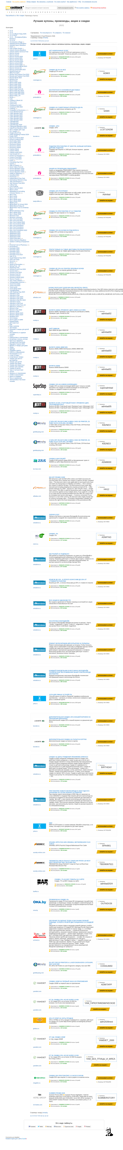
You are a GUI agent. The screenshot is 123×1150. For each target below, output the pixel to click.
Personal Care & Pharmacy (18, 245)
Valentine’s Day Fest (16, 303)
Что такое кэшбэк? (60, 1)
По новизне (66, 33)
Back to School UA (16, 68)
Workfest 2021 (14, 316)
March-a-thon (14, 189)
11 (44, 41)
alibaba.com (37, 297)
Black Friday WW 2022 (17, 92)
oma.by (35, 910)
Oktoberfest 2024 (15, 235)
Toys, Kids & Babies (16, 280)
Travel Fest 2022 (15, 284)
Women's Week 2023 (16, 313)
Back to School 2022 (16, 60)
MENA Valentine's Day (17, 211)
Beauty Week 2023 (16, 77)
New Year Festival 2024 (17, 222)
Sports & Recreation (16, 264)
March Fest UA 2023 (16, 188)
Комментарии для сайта (16, 1138)
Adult (11, 47)
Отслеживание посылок (89, 1)
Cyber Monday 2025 (16, 118)
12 (46, 41)
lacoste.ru (36, 136)
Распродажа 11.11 (16, 353)
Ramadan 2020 (14, 248)
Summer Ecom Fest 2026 (18, 269)
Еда (11, 324)
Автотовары (14, 318)
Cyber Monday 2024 (16, 116)
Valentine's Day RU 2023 (18, 300)
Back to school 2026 (16, 64)
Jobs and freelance (16, 181)
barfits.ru (36, 891)
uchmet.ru (36, 940)
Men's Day (13, 194)
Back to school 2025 (16, 63)
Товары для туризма (16, 366)
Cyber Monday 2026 (16, 120)
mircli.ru (35, 544)
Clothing (12, 108)
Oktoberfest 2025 (15, 237)
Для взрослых (14, 323)
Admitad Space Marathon (18, 45)
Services (12, 261)
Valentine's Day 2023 (16, 297)
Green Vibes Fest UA (16, 167)
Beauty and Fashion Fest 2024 (19, 74)
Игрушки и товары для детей (19, 329)
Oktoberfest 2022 (15, 232)
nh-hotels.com (37, 1105)
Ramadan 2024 (14, 253)
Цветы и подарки (15, 376)
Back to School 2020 (16, 56)
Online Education (15, 238)
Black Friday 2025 (15, 87)
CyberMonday (14, 121)
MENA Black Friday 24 (17, 206)
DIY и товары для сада (17, 129)
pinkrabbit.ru (37, 97)
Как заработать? (72, 1)
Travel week (13, 287)
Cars (11, 99)
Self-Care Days (14, 259)
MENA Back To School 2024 (19, 204)
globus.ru (36, 1028)
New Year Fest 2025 (16, 220)
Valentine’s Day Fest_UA (18, 305)
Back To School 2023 (16, 61)
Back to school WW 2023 (18, 69)
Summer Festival (15, 276)
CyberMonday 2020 (16, 125)
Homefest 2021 (14, 175)
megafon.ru (36, 1083)
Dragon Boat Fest (15, 133)
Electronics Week (15, 144)
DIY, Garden (13, 131)
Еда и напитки (14, 326)
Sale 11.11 (13, 256)
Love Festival (14, 186)
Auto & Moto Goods (16, 48)
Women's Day (14, 308)
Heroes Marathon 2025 (17, 170)
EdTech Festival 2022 (16, 139)
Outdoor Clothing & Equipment (19, 241)
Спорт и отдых (14, 355)
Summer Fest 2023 (16, 272)
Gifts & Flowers (14, 165)
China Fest (13, 102)
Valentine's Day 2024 (16, 298)
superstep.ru (37, 394)
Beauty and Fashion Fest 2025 (19, 76)
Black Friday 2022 (15, 84)
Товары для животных (17, 365)
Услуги (12, 371)
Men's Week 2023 (15, 199)
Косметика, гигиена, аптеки (19, 339)
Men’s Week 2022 (15, 214)
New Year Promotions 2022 (18, 230)
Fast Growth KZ (15, 154)
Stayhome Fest (14, 267)
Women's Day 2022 (16, 310)
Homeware (13, 177)
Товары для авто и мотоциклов (16, 359)
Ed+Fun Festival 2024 (17, 138)
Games (12, 164)
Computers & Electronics (17, 110)
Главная (8, 1)
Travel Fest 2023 (15, 285)
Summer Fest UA (15, 274)
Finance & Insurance (16, 155)
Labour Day (13, 185)
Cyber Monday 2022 (16, 113)
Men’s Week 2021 (15, 212)
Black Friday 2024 (15, 86)
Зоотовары (13, 327)
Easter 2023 (13, 136)
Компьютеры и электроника (19, 337)
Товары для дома (15, 363)
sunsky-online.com (39, 852)
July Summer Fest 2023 (17, 183)
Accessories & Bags (16, 42)
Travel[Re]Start (14, 290)
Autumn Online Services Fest (19, 51)
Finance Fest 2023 (16, 159)
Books (12, 97)
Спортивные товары (16, 357)
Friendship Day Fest (16, 162)
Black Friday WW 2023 (17, 94)
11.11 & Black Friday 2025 (18, 34)
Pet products (14, 246)
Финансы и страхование (18, 373)
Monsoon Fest (14, 215)
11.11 (11, 30)
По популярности (46, 33)
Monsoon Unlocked (16, 217)
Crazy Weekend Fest (16, 112)
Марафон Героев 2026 (17, 344)
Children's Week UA (16, 100)
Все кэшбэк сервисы (82, 7)
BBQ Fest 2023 (14, 73)
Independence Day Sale (17, 178)
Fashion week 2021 (16, 152)
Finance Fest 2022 (16, 157)
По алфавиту (57, 33)
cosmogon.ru (37, 80)
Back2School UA (15, 71)
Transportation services (17, 282)
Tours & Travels (14, 279)
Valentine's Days (15, 302)
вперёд (45, 37)
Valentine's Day (15, 293)
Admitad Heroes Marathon (18, 43)
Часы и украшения (16, 378)
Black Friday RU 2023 (17, 90)
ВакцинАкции (14, 321)
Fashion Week (14, 149)
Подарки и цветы (15, 350)
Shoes (12, 263)
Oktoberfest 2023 (15, 233)
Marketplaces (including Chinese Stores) (17, 192)
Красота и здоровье (16, 340)
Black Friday (14, 81)
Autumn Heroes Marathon (18, 50)
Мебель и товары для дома (19, 345)
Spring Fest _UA (15, 266)
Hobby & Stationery (16, 173)
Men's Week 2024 (15, 201)
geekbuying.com (38, 432)
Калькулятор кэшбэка (99, 7)
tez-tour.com (37, 469)
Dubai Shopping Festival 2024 (19, 134)
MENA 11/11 (13, 202)
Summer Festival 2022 (17, 277)
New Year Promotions (17, 225)
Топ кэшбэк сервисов (18, 1)
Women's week (14, 311)
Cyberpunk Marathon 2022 (18, 126)
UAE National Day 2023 (17, 292)
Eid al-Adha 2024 (15, 142)
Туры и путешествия (16, 370)
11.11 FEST (13, 35)
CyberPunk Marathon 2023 (18, 128)
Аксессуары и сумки (16, 319)
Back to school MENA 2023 (18, 66)
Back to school (14, 55)
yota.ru (35, 59)
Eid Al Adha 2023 (15, 141)
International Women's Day (18, 180)
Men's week (13, 196)
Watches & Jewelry (16, 306)
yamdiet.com (37, 991)
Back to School (14, 53)
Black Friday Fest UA (16, 89)
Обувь (12, 347)
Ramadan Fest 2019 (16, 254)
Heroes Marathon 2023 (17, 168)
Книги (11, 336)
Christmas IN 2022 (15, 105)
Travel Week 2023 (15, 289)
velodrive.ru (37, 522)
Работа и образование (17, 352)
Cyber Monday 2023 (16, 115)
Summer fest (14, 271)
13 (48, 41)
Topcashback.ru (11, 15)
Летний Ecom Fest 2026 (17, 342)
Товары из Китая (15, 368)
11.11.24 (12, 40)
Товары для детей (16, 362)
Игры (11, 331)
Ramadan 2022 (14, 250)
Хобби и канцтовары (16, 375)
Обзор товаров (31, 1)
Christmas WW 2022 (16, 107)
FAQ (79, 1)
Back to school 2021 (16, 58)
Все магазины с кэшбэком (45, 1)
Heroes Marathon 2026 (17, 172)
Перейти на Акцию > (106, 79)
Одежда (12, 349)
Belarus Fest (14, 79)
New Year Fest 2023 (16, 219)
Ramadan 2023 (14, 251)
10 (42, 41)
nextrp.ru (36, 320)
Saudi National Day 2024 (18, 258)
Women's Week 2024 (16, 315)
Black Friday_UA (15, 95)
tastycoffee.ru (37, 201)
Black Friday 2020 (15, 82)
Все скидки (20, 15)
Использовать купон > (105, 54)
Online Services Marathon (18, 240)
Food (11, 160)
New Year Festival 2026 (17, 224)
